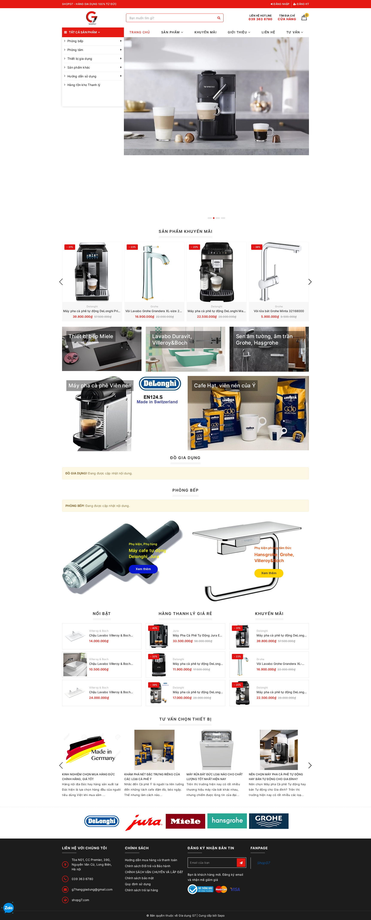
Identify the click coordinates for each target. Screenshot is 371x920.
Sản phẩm (171, 32)
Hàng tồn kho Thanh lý (83, 85)
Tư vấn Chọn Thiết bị (185, 719)
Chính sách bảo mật (139, 878)
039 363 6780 (82, 879)
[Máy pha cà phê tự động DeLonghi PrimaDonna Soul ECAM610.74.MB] (92, 272)
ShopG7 (263, 863)
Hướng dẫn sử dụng (81, 76)
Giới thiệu (238, 32)
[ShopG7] (93, 18)
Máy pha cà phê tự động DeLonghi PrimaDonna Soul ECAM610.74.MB (113, 311)
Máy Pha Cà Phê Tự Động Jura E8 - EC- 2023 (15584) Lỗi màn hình (198, 635)
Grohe (154, 306)
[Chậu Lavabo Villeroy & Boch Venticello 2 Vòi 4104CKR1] (75, 693)
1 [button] (210, 218)
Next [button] (310, 282)
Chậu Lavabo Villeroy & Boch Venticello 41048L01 (110, 635)
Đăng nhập (281, 4)
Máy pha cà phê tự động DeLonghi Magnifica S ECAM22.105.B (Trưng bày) (198, 664)
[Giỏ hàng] (304, 19)
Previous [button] (61, 282)
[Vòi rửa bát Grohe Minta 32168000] (279, 272)
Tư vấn (293, 32)
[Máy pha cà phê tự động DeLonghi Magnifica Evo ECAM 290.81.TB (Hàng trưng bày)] (159, 693)
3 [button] (219, 218)
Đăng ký (302, 4)
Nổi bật (102, 613)
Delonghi (92, 306)
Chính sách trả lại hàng (141, 890)
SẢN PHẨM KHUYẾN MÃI (186, 231)
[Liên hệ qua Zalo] (8, 908)
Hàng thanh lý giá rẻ (185, 613)
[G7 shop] (216, 129)
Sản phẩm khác (78, 67)
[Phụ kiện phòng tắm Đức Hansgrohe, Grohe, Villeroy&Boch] (248, 561)
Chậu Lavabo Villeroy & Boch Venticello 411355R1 (110, 664)
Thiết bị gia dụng (79, 58)
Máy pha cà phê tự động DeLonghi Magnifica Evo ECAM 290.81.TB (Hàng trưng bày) (198, 692)
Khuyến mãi (206, 32)
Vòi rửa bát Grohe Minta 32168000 (279, 311)
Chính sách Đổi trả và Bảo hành (147, 866)
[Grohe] (269, 821)
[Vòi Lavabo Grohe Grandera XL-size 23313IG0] (154, 272)
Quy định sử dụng (138, 884)
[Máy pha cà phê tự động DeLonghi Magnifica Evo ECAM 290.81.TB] (216, 272)
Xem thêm (143, 569)
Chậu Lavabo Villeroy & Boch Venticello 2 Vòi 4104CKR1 (110, 692)
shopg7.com (80, 900)
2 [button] (215, 218)
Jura (176, 630)
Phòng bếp (75, 41)
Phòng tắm (75, 50)
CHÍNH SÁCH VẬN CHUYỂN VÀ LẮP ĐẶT (154, 872)
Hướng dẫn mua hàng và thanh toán (151, 860)
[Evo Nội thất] (102, 821)
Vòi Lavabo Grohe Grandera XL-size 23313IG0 (158, 311)
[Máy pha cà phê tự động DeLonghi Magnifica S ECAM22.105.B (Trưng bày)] (159, 664)
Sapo (221, 915)
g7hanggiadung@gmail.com (92, 889)
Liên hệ (268, 32)
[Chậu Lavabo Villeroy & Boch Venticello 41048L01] (75, 636)
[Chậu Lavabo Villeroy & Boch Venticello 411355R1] (75, 664)
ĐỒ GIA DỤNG (185, 457)
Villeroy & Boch (98, 630)
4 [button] (223, 218)
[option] (216, 129)
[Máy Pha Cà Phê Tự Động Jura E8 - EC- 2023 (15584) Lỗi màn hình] (159, 636)
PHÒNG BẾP (185, 490)
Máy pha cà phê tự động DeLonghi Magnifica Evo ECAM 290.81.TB (236, 311)
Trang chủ (139, 32)
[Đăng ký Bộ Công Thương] (200, 889)
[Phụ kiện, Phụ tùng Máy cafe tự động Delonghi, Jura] (122, 557)
